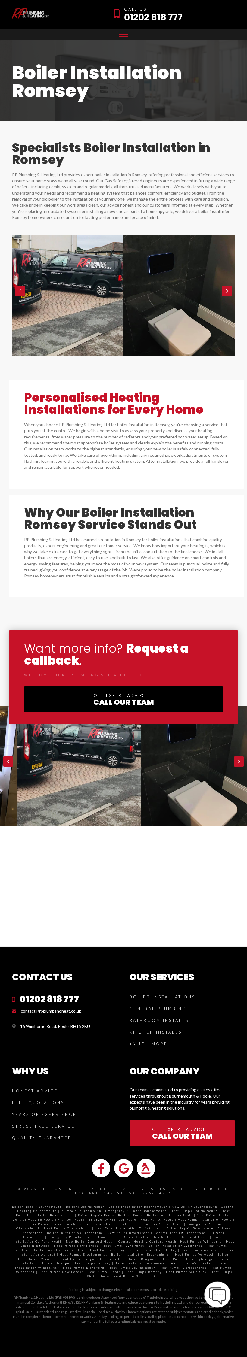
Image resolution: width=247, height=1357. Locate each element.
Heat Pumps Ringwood (81, 1259)
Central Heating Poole (33, 1219)
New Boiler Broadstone (128, 1232)
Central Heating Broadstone (179, 1232)
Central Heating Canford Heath (147, 1241)
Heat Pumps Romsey (92, 1263)
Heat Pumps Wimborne (201, 1241)
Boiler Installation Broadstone (75, 1232)
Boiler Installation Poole (170, 1215)
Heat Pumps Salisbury (186, 1272)
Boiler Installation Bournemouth (138, 1206)
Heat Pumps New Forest (76, 1245)
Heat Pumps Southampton (136, 1276)
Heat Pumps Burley (107, 1250)
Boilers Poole (130, 1215)
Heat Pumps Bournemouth (193, 1211)
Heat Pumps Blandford (84, 1267)
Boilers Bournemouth (85, 1206)
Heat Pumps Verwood (194, 1254)
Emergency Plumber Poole (112, 1219)
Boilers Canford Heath (188, 1237)
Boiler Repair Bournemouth (37, 1206)
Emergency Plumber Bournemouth (136, 1211)
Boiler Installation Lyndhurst (175, 1245)
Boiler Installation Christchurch (109, 1224)
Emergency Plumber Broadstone (77, 1237)
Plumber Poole (71, 1219)
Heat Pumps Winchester (190, 1263)
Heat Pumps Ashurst (199, 1250)
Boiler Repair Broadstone (190, 1228)
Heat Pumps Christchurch (67, 1228)
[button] (20, 291)
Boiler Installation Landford (60, 1250)
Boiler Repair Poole (96, 1215)
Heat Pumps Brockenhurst (83, 1254)
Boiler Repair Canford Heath (136, 1237)
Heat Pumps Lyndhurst (123, 1245)
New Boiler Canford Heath (90, 1241)
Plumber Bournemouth (81, 1211)
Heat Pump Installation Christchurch (129, 1228)
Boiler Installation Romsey (139, 1263)
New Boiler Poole (213, 1215)
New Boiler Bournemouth (194, 1206)
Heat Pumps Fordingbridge (188, 1259)
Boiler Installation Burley (153, 1250)
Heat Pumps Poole (157, 1219)
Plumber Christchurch (162, 1224)
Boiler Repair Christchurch (50, 1224)
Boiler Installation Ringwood (132, 1259)
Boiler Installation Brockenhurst (141, 1254)
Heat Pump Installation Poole (205, 1219)
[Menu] (123, 34)
